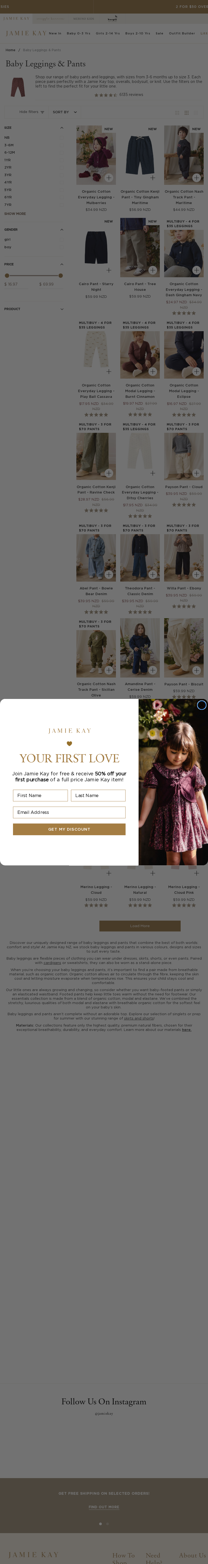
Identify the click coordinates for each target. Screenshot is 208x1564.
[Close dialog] (202, 705)
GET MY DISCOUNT (69, 829)
